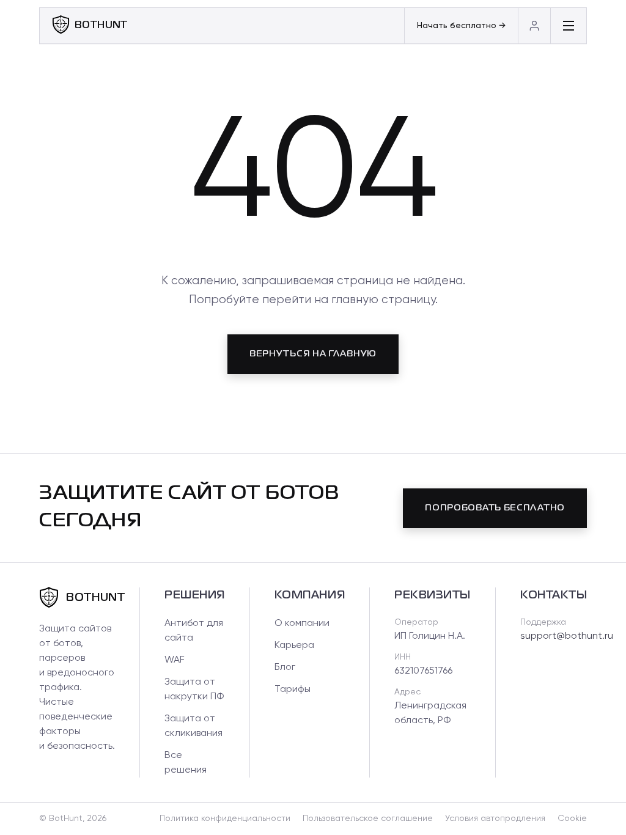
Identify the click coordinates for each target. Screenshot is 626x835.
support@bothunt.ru (566, 636)
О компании (302, 623)
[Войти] (534, 25)
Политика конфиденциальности (225, 818)
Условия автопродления (495, 818)
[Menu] (568, 25)
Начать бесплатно (461, 25)
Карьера (294, 645)
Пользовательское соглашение (368, 818)
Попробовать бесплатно (495, 508)
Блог (284, 667)
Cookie (572, 818)
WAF (174, 660)
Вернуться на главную (313, 354)
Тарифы (292, 689)
